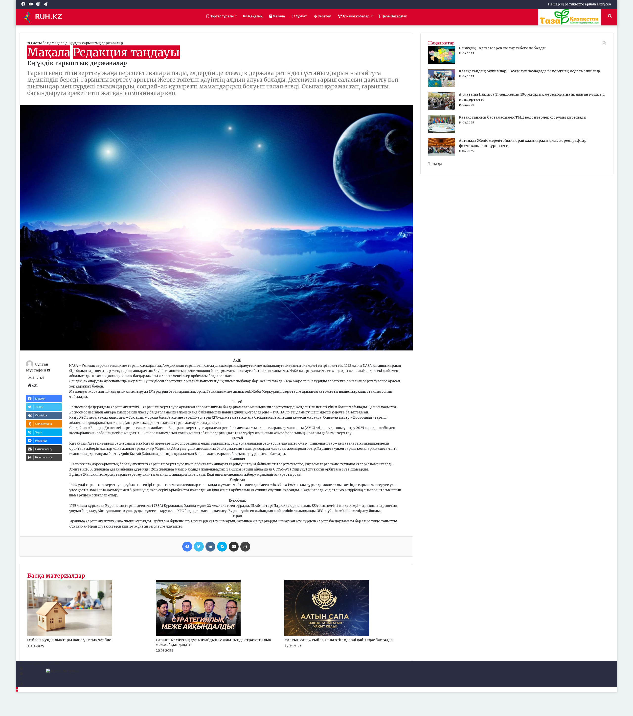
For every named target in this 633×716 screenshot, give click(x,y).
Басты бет (39, 43)
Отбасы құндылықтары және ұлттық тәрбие (69, 640)
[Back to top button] (17, 689)
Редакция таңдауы (126, 52)
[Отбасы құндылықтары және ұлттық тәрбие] (69, 635)
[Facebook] (187, 547)
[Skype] (222, 547)
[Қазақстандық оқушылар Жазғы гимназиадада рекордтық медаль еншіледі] (441, 86)
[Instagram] (21, 679)
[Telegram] (21, 684)
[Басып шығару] (245, 547)
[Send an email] (48, 370)
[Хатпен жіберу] (234, 547)
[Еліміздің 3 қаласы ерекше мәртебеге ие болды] (441, 63)
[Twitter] (199, 547)
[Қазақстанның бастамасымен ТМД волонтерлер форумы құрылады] (441, 132)
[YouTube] (21, 674)
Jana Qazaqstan (394, 16)
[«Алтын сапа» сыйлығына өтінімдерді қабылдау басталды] (326, 635)
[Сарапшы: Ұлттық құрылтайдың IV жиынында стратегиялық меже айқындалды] (198, 635)
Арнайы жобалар (355, 16)
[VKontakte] (210, 547)
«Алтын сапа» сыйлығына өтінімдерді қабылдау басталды (339, 640)
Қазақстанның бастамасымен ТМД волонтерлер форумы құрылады (523, 117)
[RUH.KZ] (44, 17)
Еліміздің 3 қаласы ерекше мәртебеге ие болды (502, 48)
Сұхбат (301, 16)
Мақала (278, 16)
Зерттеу (324, 16)
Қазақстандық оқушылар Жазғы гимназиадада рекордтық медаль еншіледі (529, 71)
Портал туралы (221, 16)
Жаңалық (254, 16)
